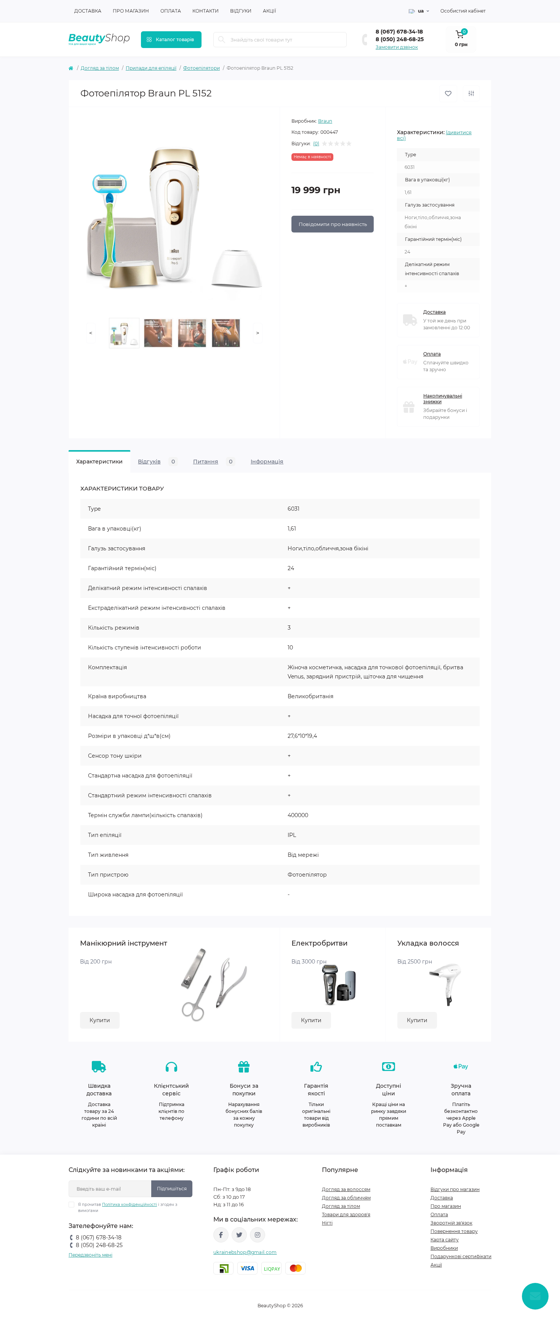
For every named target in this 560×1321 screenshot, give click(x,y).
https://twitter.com (239, 1234)
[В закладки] (448, 93)
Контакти (205, 11)
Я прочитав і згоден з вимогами (127, 1207)
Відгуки (240, 11)
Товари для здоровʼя (346, 1214)
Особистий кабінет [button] (463, 11)
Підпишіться (172, 1188)
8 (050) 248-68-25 (400, 39)
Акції (269, 11)
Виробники (444, 1248)
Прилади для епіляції (151, 68)
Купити (100, 1020)
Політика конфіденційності (129, 1204)
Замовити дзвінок (397, 47)
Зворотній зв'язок (451, 1223)
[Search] (221, 39)
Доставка (87, 11)
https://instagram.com (257, 1234)
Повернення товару (454, 1231)
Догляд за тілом (100, 68)
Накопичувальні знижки (442, 398)
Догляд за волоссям (346, 1189)
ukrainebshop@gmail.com (245, 1252)
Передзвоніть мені (90, 1255)
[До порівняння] (471, 93)
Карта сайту (444, 1239)
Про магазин (131, 11)
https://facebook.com (221, 1234)
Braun (325, 121)
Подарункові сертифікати (460, 1256)
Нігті (327, 1223)
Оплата (170, 11)
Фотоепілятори (201, 68)
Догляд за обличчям (346, 1198)
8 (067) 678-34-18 (399, 31)
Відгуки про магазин (455, 1189)
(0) (316, 143)
